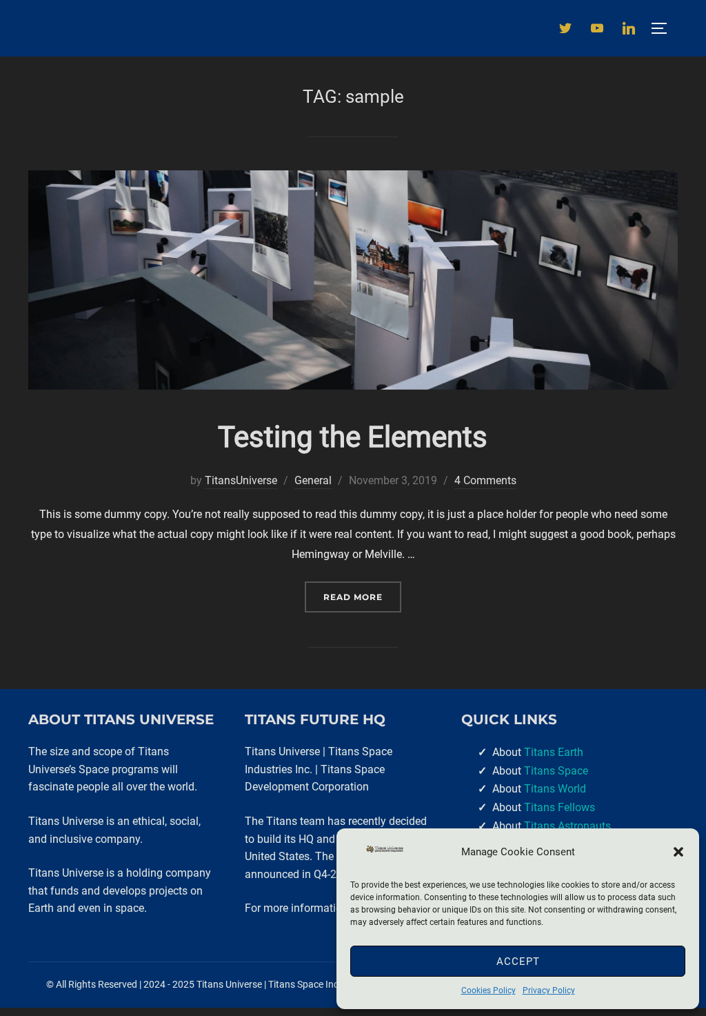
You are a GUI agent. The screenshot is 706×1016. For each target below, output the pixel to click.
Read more (362, 596)
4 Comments (485, 480)
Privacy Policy (549, 990)
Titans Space (556, 770)
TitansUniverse (241, 480)
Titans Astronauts (567, 826)
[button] (678, 852)
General (313, 480)
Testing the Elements (352, 437)
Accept (518, 961)
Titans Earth (553, 752)
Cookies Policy (488, 990)
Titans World (555, 788)
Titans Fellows (559, 807)
